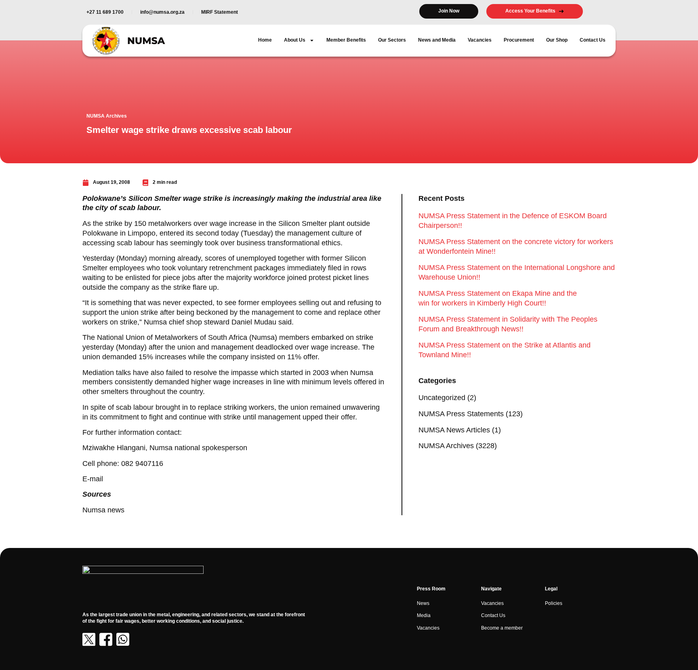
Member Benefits (346, 40)
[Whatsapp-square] (122, 639)
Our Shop (557, 40)
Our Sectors (392, 40)
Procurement (519, 40)
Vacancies (480, 40)
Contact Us (592, 40)
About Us (294, 40)
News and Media (437, 40)
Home (265, 40)
